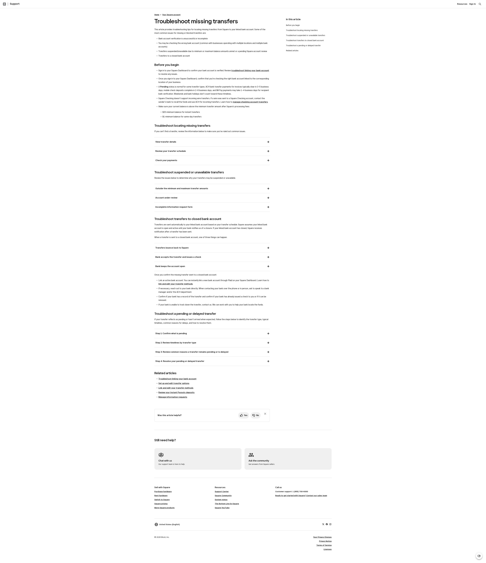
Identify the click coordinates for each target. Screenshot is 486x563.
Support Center (222, 492)
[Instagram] (330, 524)
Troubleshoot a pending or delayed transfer (303, 45)
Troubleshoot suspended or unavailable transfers (305, 35)
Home (156, 15)
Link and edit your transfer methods (175, 388)
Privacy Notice (325, 541)
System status (221, 500)
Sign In (472, 4)
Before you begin (293, 25)
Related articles (292, 51)
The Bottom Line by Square (227, 504)
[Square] (4, 4)
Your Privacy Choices (322, 537)
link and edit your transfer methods (175, 284)
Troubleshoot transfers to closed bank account (305, 40)
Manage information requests (172, 397)
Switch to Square (162, 500)
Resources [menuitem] (462, 4)
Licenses (328, 549)
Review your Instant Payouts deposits (176, 392)
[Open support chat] (479, 556)
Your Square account (171, 15)
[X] (323, 524)
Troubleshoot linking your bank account (177, 379)
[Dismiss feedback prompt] (265, 413)
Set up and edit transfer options (173, 383)
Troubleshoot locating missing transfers (302, 30)
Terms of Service (324, 545)
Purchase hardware (163, 492)
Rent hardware (160, 496)
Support (14, 3)
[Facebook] (327, 524)
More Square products (164, 508)
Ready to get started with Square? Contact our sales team (301, 496)
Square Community (223, 496)
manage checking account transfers (250, 102)
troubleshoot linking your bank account (250, 70)
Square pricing (160, 504)
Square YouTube (222, 508)
